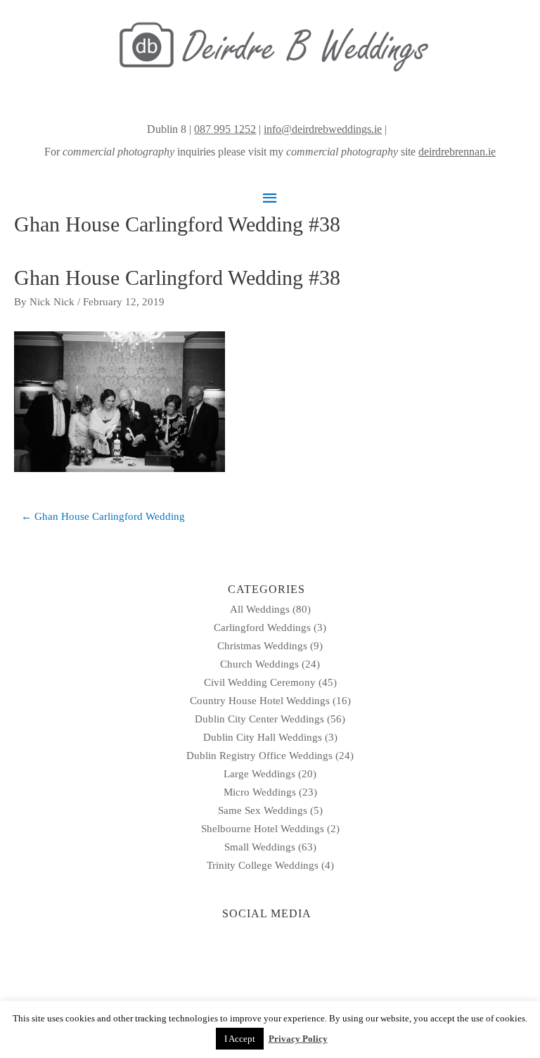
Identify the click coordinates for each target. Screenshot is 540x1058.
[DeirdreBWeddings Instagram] (391, 129)
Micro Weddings (260, 792)
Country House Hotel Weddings (260, 700)
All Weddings (260, 609)
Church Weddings (259, 664)
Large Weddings (259, 773)
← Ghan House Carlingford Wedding (103, 516)
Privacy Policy (298, 1038)
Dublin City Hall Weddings (262, 737)
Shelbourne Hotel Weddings (262, 828)
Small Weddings (259, 847)
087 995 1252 (225, 129)
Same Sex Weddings (262, 810)
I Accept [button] (239, 1038)
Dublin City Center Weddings (259, 719)
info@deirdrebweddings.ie (323, 129)
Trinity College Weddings (263, 865)
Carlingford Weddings (262, 627)
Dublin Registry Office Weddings (259, 755)
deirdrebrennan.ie (457, 152)
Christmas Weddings (262, 645)
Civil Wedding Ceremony (260, 682)
